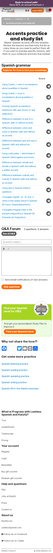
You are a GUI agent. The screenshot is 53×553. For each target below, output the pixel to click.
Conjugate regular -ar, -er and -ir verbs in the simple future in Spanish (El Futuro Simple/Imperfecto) (19, 201)
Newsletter (6, 465)
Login (4, 458)
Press (4, 503)
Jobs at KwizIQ (8, 496)
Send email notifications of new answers (26, 279)
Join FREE (37, 10)
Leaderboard (7, 427)
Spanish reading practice (14, 370)
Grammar (19, 19)
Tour (3, 420)
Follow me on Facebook (15, 534)
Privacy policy (8, 551)
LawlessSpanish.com (11, 527)
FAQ (3, 489)
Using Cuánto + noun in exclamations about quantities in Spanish (17, 97)
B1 (28, 19)
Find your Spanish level (20, 331)
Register (5, 451)
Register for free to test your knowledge (25, 70)
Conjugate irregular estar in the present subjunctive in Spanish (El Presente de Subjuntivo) (18, 213)
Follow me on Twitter (14, 540)
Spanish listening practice (14, 363)
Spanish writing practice (14, 382)
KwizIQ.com (6, 521)
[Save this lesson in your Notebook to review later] (48, 86)
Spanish (7, 19)
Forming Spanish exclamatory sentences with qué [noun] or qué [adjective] (18, 110)
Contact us (6, 509)
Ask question (12, 286)
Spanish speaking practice (15, 376)
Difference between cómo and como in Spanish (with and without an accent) (18, 132)
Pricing (4, 440)
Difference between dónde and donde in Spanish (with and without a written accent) (19, 166)
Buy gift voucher (9, 471)
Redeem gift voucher (11, 478)
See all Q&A (9, 233)
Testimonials (7, 433)
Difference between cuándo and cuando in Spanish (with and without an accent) (19, 179)
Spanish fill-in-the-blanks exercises (20, 388)
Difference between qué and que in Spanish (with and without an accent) (19, 144)
